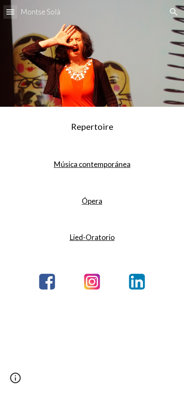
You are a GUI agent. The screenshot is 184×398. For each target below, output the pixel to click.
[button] (10, 11)
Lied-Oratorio (92, 237)
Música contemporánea (92, 164)
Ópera (92, 200)
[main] (92, 126)
